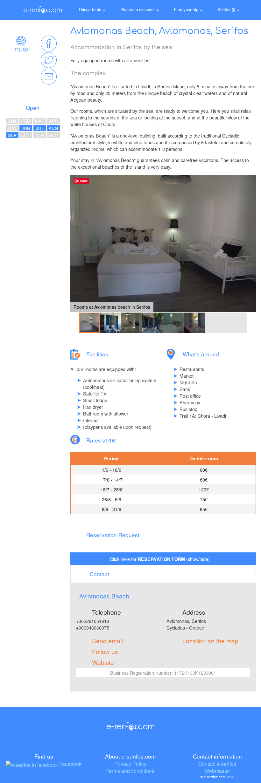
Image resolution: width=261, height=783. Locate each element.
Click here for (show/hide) (160, 559)
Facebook (69, 763)
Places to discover (139, 9)
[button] (250, 243)
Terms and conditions (130, 770)
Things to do (91, 9)
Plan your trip (188, 9)
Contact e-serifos (217, 763)
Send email (107, 640)
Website (103, 662)
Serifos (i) (228, 9)
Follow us (105, 651)
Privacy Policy (130, 763)
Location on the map (210, 640)
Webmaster (217, 770)
